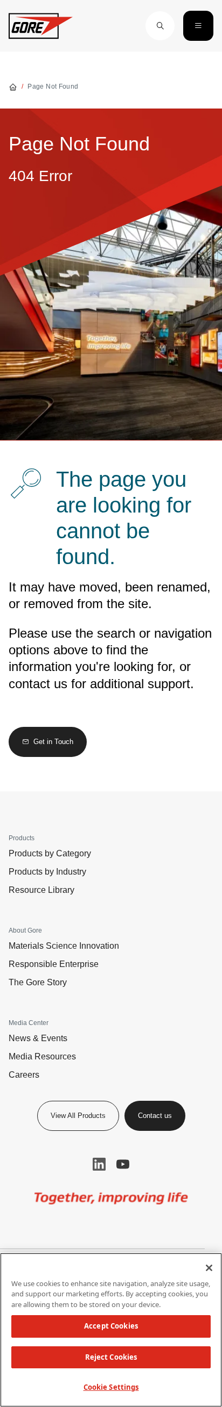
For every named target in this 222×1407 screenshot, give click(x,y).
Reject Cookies (111, 1357)
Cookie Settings (111, 1387)
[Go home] (13, 86)
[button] (160, 25)
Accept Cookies (111, 1326)
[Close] (209, 1268)
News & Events (38, 1038)
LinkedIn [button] (99, 1164)
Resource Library (41, 889)
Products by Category (50, 853)
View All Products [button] (78, 1116)
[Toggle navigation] (198, 26)
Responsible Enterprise (54, 964)
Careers (24, 1074)
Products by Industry (47, 871)
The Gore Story (38, 982)
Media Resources (42, 1056)
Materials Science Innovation (64, 945)
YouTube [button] (122, 1164)
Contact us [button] (155, 1116)
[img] (111, 1198)
